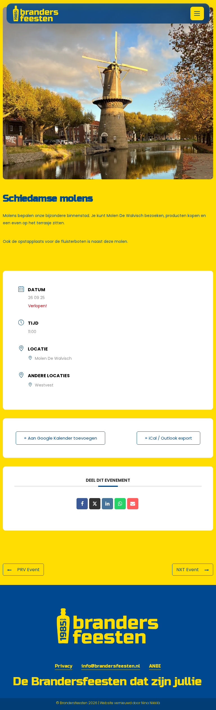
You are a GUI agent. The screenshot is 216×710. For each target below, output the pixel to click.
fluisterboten (73, 241)
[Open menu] (197, 13)
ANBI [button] (155, 666)
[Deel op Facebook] (82, 503)
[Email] (132, 503)
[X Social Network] (94, 503)
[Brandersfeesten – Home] (39, 13)
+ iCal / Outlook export (168, 438)
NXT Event (187, 569)
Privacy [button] (63, 666)
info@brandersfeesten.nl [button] (110, 666)
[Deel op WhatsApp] (120, 503)
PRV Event (28, 569)
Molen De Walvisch (125, 215)
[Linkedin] (107, 503)
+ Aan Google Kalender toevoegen (60, 438)
